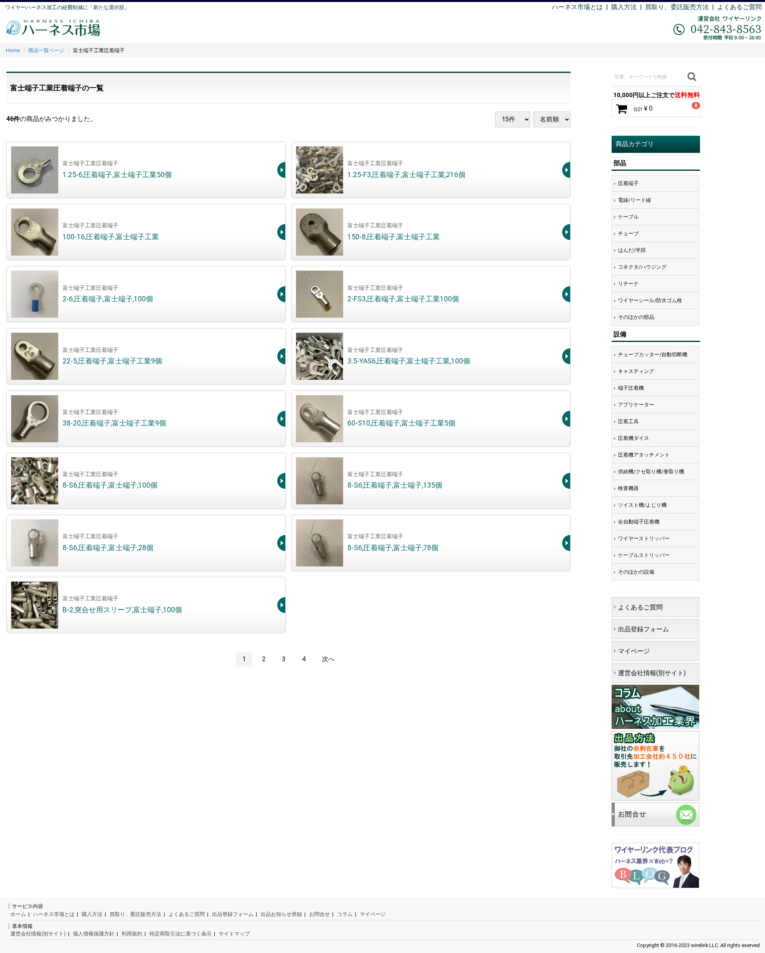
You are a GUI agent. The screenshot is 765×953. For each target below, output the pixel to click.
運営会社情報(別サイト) (652, 673)
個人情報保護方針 (93, 934)
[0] (622, 108)
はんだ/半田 (632, 250)
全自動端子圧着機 (638, 522)
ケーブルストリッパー (644, 555)
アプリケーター (636, 405)
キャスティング (636, 371)
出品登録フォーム (643, 629)
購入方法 (624, 7)
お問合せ (319, 914)
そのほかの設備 (636, 572)
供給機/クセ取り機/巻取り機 (651, 472)
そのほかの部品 (636, 317)
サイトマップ (234, 934)
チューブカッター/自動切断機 (652, 354)
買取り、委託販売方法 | (681, 7)
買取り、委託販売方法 (135, 914)
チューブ (628, 233)
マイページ (634, 651)
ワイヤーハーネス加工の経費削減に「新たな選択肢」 (67, 7)
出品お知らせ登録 (281, 914)
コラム (345, 914)
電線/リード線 (634, 200)
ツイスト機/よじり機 (642, 505)
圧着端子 (628, 183)
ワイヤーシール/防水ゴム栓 (650, 300)
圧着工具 (628, 421)
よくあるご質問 (739, 7)
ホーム (18, 914)
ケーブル (628, 217)
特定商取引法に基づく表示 (180, 934)
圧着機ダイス (633, 438)
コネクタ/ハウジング (642, 267)
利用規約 (132, 934)
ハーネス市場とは (577, 7)
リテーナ (628, 284)
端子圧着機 (631, 388)
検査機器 (628, 488)
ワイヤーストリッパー (644, 538)
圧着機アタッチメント (644, 455)
